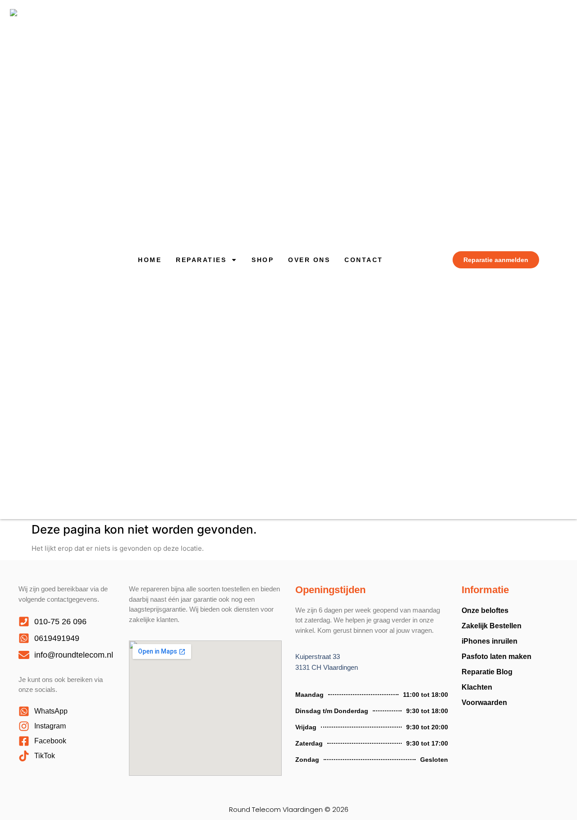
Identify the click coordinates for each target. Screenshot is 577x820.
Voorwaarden (484, 702)
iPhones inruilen (489, 641)
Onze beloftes (485, 610)
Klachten (477, 687)
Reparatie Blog (487, 672)
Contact (363, 259)
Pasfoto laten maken (496, 656)
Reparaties (201, 259)
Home (149, 259)
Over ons (309, 259)
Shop (263, 259)
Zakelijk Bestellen (492, 626)
